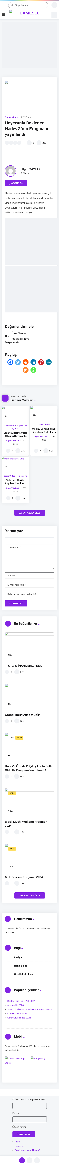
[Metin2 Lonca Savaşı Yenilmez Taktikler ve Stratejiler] (43, 413)
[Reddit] (26, 362)
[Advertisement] (30, 45)
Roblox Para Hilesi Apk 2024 (21, 1001)
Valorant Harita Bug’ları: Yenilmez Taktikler (15, 483)
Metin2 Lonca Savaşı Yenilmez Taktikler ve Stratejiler (44, 431)
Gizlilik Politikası (23, 974)
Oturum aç (24, 1134)
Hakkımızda (20, 965)
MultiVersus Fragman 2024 (24, 877)
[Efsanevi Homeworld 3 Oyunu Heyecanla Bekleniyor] (15, 413)
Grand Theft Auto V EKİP (22, 714)
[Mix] (26, 370)
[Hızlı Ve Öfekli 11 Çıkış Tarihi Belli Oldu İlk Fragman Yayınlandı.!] (29, 747)
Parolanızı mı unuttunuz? (27, 1150)
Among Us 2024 (15, 1005)
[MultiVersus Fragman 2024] (29, 858)
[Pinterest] (41, 362)
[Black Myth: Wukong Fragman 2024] (29, 802)
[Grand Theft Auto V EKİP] (29, 697)
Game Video (11, 117)
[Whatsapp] (33, 370)
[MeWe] (49, 362)
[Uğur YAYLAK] (10, 171)
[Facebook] (10, 362)
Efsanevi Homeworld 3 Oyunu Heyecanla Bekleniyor (15, 435)
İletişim (18, 957)
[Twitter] (18, 362)
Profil (17, 1141)
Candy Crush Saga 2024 (19, 1017)
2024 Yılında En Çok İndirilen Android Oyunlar (29, 1009)
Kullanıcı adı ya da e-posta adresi (28, 1099)
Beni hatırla (20, 1127)
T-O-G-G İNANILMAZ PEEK (23, 665)
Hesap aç (19, 1146)
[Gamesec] (28, 14)
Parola (15, 1113)
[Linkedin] (33, 362)
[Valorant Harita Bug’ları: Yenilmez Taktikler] (15, 464)
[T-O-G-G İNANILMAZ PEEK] (29, 646)
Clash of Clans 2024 (17, 1013)
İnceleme (23, 476)
